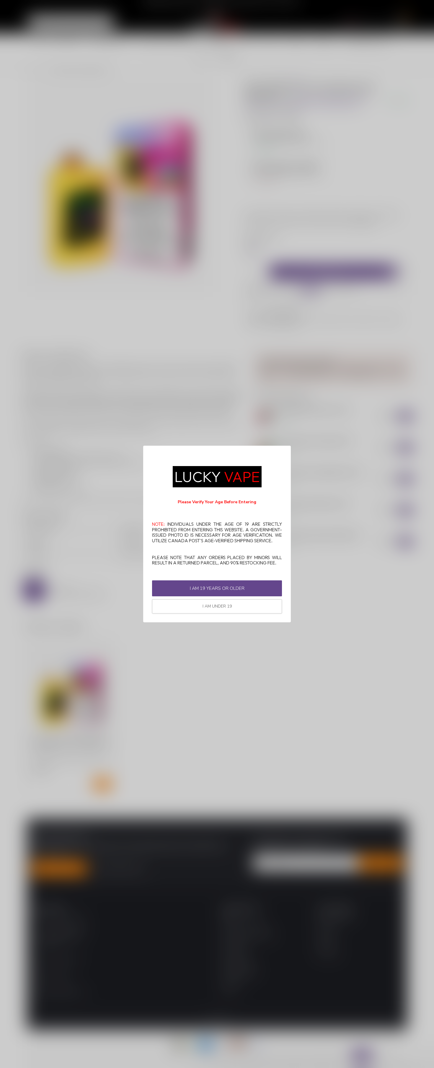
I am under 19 (217, 606)
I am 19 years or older (217, 588)
